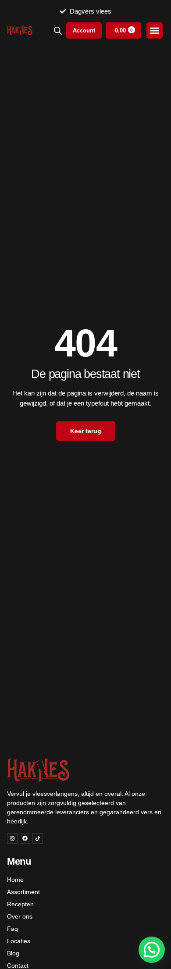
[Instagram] (12, 838)
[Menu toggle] (154, 30)
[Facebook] (25, 838)
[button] (152, 950)
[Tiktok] (37, 838)
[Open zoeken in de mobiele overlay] (57, 30)
